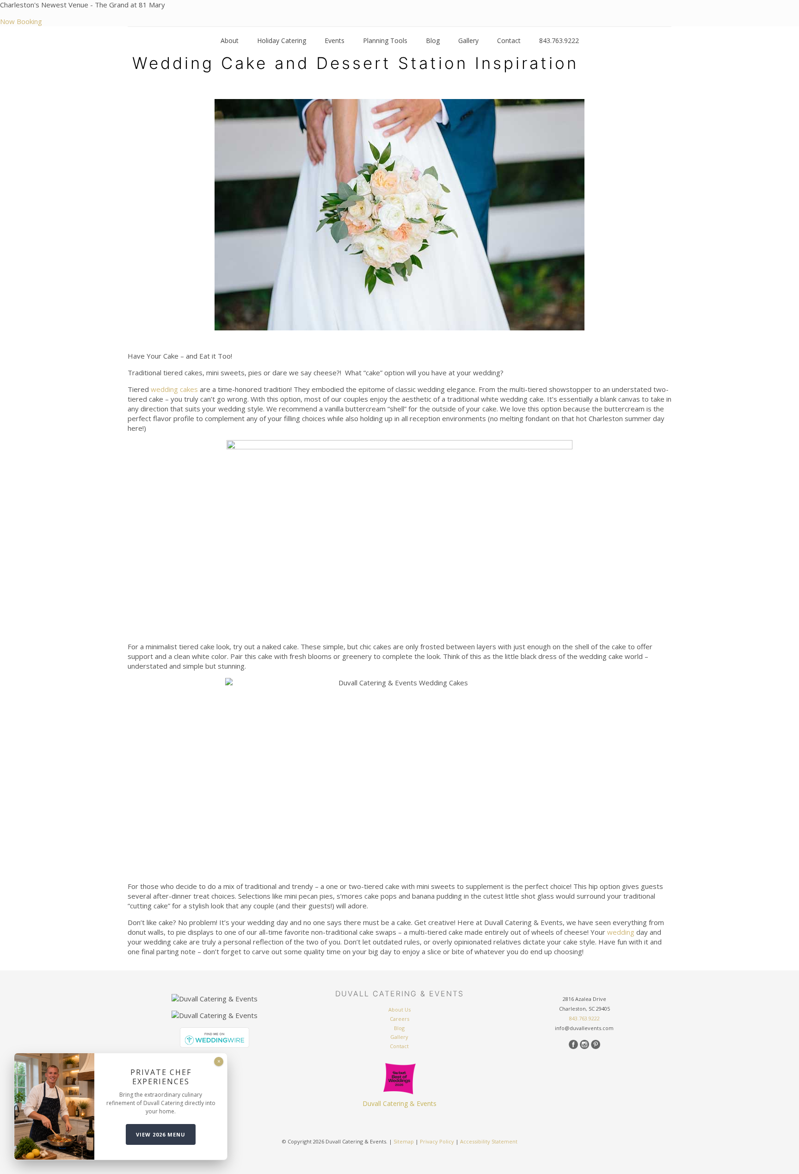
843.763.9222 (584, 1018)
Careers (399, 1018)
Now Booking (21, 21)
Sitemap (403, 1141)
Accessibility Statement (488, 1141)
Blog (399, 1028)
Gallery (399, 1036)
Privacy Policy (437, 1141)
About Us (399, 1009)
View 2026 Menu (160, 1134)
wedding (620, 932)
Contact (399, 1046)
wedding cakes (174, 389)
